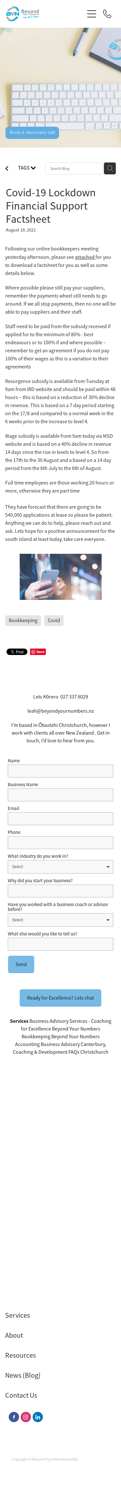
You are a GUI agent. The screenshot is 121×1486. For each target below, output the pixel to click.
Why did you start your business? (40, 880)
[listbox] (60, 867)
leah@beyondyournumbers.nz (60, 711)
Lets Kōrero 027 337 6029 (60, 697)
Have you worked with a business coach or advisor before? (58, 907)
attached (85, 257)
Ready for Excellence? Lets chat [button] (60, 998)
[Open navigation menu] (91, 14)
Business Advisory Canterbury (73, 1044)
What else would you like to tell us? (42, 933)
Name (14, 760)
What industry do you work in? (38, 856)
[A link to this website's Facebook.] (14, 1417)
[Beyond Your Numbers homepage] (45, 13)
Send (21, 964)
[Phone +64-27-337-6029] (107, 14)
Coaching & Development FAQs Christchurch (60, 1052)
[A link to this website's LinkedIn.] (38, 1417)
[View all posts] (6, 169)
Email (13, 808)
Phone (14, 832)
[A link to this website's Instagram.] (26, 1417)
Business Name (23, 784)
